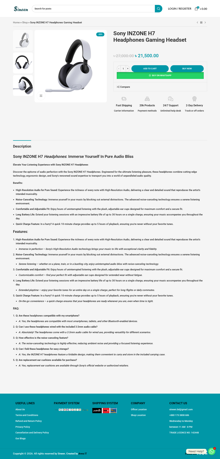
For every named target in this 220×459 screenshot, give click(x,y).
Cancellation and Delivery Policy (32, 432)
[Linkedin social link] (206, 453)
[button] (160, 75)
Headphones (55, 156)
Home (16, 22)
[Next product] (205, 23)
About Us (20, 409)
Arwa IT (82, 453)
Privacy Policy (22, 427)
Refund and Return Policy (28, 421)
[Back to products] (201, 23)
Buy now (187, 68)
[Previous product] (197, 23)
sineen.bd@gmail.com (181, 409)
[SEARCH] (158, 8)
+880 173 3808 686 (179, 415)
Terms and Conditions (26, 415)
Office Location (139, 409)
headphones (36, 315)
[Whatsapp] (211, 451)
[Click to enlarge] (41, 96)
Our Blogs (20, 438)
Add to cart (150, 68)
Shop (25, 22)
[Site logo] (20, 8)
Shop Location (138, 415)
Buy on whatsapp (161, 75)
